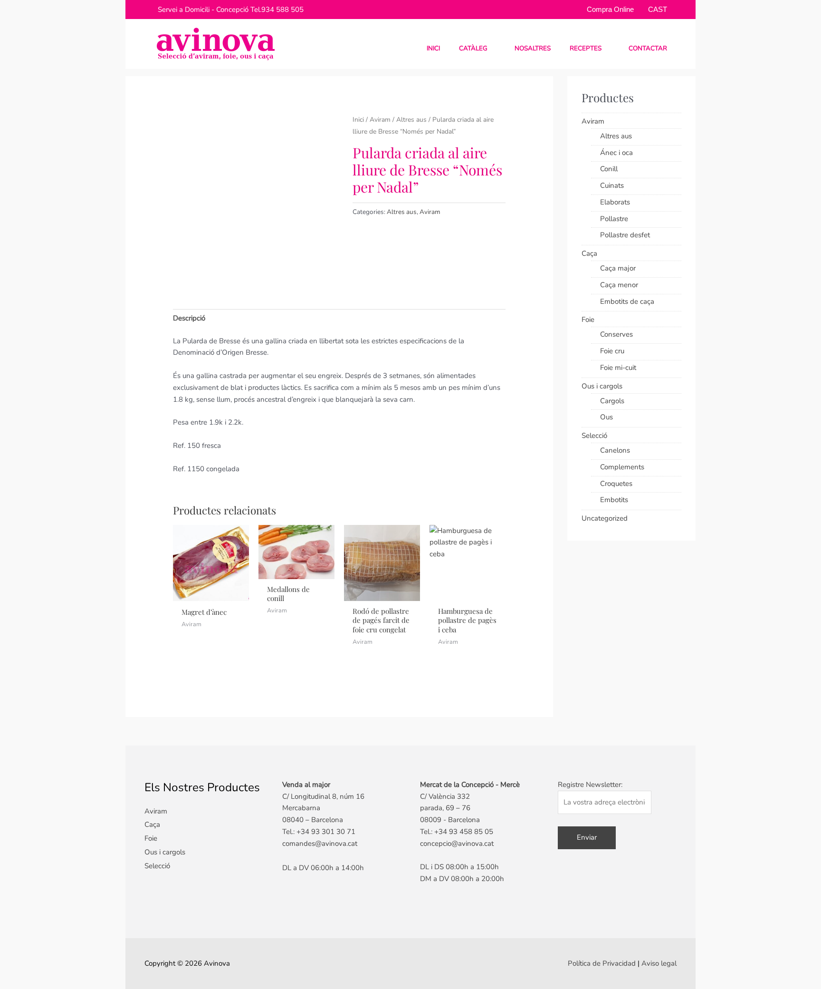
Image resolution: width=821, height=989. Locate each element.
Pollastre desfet (625, 235)
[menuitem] (654, 9)
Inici (358, 119)
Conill (609, 169)
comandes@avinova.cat (319, 843)
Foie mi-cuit (618, 367)
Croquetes (616, 483)
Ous (606, 417)
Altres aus (411, 119)
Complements (622, 467)
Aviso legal (659, 963)
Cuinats (612, 185)
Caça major (618, 268)
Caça (589, 253)
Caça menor (619, 285)
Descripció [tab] (189, 318)
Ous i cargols (602, 386)
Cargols (612, 401)
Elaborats (615, 202)
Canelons (615, 450)
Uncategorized (605, 518)
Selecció (594, 435)
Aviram (380, 119)
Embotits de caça (627, 301)
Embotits (614, 499)
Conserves (616, 334)
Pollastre (614, 218)
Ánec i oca (616, 152)
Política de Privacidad (602, 963)
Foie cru (612, 351)
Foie (588, 319)
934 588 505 (282, 9)
